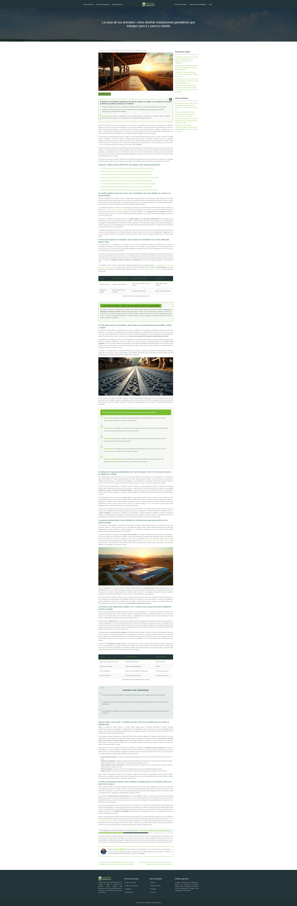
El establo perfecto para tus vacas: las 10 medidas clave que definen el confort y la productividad (127, 168)
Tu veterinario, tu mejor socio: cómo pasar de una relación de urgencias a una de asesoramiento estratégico (155, 863)
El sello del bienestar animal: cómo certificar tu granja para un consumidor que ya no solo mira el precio (129, 190)
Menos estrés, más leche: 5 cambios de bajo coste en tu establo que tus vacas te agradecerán (126, 186)
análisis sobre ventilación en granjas (151, 269)
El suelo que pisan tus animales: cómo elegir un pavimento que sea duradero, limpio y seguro (126, 174)
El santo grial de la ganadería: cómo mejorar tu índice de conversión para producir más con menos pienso (185, 114)
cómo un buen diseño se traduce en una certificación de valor (153, 830)
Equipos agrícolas (117, 4)
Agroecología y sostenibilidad (198, 4)
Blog (210, 4)
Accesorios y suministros (102, 4)
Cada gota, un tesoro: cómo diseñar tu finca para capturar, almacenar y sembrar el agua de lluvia (187, 74)
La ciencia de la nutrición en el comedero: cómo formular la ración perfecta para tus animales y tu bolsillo (186, 120)
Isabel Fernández (120, 849)
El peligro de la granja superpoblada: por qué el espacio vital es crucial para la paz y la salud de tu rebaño (130, 177)
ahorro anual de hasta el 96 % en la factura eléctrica (154, 540)
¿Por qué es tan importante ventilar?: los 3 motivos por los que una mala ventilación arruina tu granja (128, 183)
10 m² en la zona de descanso (114, 209)
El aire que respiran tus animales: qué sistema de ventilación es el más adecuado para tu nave (126, 171)
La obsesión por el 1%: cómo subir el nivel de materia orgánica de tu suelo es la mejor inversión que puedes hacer (187, 81)
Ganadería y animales (181, 4)
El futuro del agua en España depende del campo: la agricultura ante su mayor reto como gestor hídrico (186, 67)
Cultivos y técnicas (88, 4)
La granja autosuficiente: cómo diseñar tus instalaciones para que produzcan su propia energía (126, 180)
